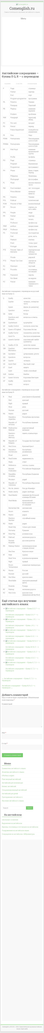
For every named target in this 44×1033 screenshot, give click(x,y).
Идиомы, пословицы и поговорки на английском (20, 827)
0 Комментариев (32, 83)
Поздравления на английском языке (15, 831)
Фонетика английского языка (13, 772)
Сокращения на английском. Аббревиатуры (18, 834)
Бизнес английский (9, 786)
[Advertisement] (22, 43)
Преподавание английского (12, 797)
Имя (4, 733)
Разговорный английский (11, 779)
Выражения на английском (12, 823)
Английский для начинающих (12, 783)
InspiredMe (7, 83)
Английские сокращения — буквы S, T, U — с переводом (19, 680)
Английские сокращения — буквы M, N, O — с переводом (18, 687)
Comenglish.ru (22, 8)
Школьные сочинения (10, 820)
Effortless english (8, 776)
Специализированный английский (14, 790)
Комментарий (7, 704)
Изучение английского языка (13, 801)
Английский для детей (10, 794)
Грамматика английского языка (14, 768)
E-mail (4, 744)
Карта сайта (24, 1029)
